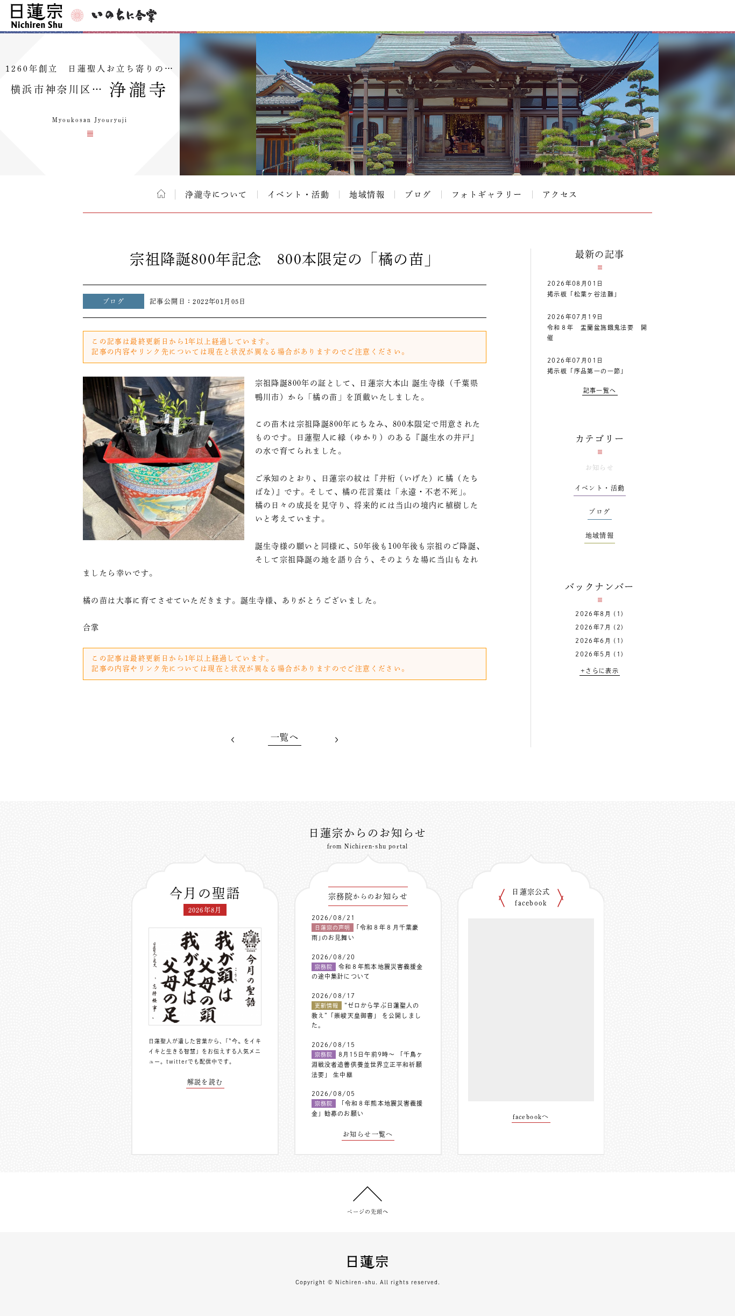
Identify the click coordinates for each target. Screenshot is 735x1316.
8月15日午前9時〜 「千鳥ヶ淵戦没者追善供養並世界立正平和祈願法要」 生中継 (367, 1064)
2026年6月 (593, 640)
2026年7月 (593, 627)
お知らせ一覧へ (368, 1134)
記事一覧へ (600, 390)
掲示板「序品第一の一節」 (587, 371)
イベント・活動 (298, 194)
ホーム (161, 193)
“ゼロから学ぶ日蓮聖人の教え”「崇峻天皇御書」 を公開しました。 (366, 1015)
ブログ (418, 194)
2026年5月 (593, 654)
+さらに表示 (600, 671)
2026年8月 (593, 614)
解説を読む (205, 1082)
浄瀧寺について (216, 194)
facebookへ (531, 1116)
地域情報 (367, 194)
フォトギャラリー (486, 194)
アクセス (560, 194)
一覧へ (285, 737)
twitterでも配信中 (191, 1061)
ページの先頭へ (367, 1211)
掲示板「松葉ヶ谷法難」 (583, 294)
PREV (233, 739)
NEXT (336, 739)
